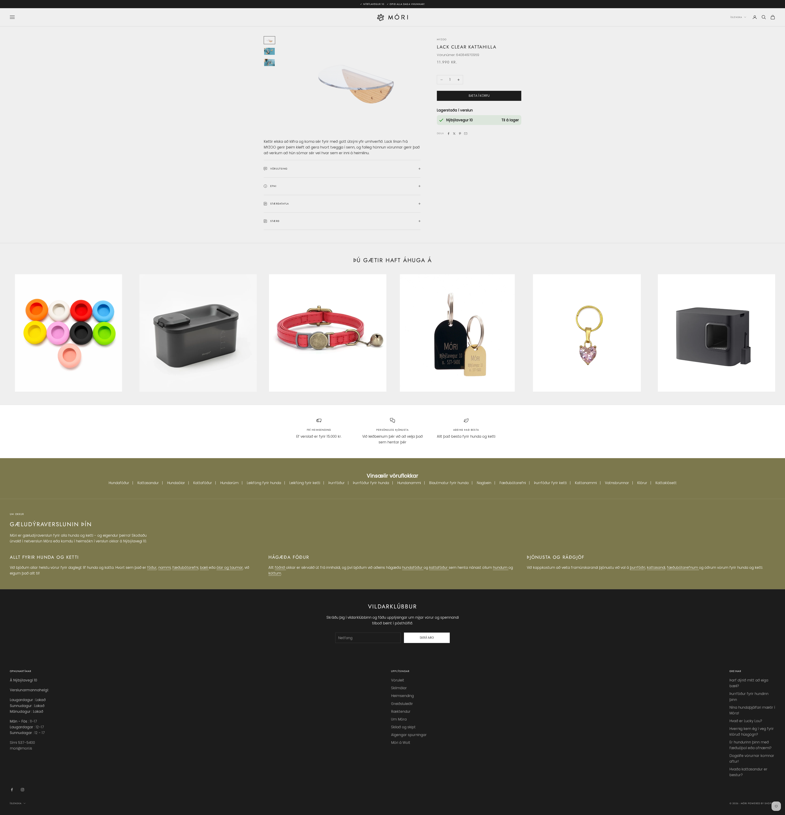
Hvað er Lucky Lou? (745, 720)
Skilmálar (399, 688)
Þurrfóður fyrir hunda (371, 482)
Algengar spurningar (409, 734)
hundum (500, 567)
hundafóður (413, 567)
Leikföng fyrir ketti (304, 482)
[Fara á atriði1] (269, 40)
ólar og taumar (229, 567)
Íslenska (736, 17)
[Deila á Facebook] (448, 133)
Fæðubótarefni (512, 482)
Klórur (642, 482)
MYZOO (441, 39)
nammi (164, 567)
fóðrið (280, 567)
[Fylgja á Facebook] (12, 790)
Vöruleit (397, 680)
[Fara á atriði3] (269, 62)
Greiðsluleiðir (402, 703)
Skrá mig (427, 637)
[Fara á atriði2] (269, 51)
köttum (274, 573)
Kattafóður (202, 482)
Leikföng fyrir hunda (264, 482)
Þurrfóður (336, 482)
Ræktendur (400, 711)
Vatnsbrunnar (617, 482)
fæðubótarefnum (683, 567)
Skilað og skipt (403, 727)
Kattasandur (148, 482)
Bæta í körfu (479, 95)
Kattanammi (586, 482)
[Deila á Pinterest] (460, 133)
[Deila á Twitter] (454, 133)
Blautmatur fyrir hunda (449, 482)
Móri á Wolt (400, 742)
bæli (204, 567)
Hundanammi (409, 482)
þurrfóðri (637, 567)
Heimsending (402, 695)
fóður (152, 567)
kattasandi (656, 567)
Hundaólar (176, 482)
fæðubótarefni (185, 567)
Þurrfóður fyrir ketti (550, 482)
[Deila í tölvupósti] (465, 133)
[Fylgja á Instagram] (22, 790)
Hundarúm (229, 482)
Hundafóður (119, 482)
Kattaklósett (666, 482)
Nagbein (484, 482)
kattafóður (439, 567)
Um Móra (399, 719)
